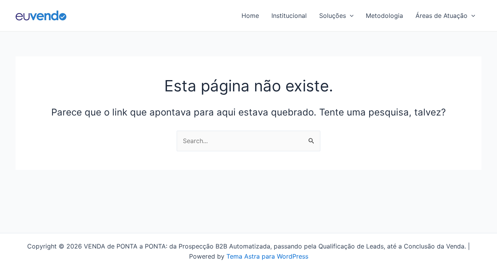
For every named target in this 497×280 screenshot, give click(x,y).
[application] (350, 15)
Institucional (289, 15)
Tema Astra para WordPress (267, 256)
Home (250, 15)
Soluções (332, 15)
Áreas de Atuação (441, 15)
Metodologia (384, 15)
